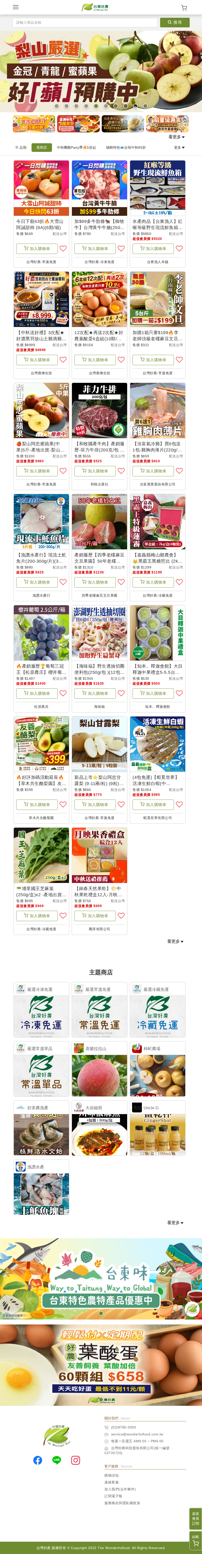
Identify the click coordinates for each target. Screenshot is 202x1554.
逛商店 (41, 147)
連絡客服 (111, 1482)
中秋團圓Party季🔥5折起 (76, 147)
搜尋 (177, 22)
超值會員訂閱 (195, 1518)
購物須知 (111, 1475)
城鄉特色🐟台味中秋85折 (126, 147)
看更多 (174, 137)
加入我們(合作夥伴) (120, 1489)
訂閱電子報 (113, 1496)
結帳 (195, 1537)
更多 (177, 147)
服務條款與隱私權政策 (122, 1503)
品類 (23, 147)
